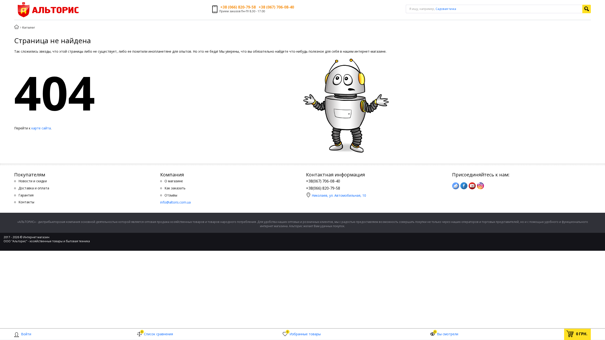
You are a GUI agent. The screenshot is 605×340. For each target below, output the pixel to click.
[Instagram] (480, 185)
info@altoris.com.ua (175, 202)
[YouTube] (472, 185)
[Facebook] (463, 185)
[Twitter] (455, 185)
